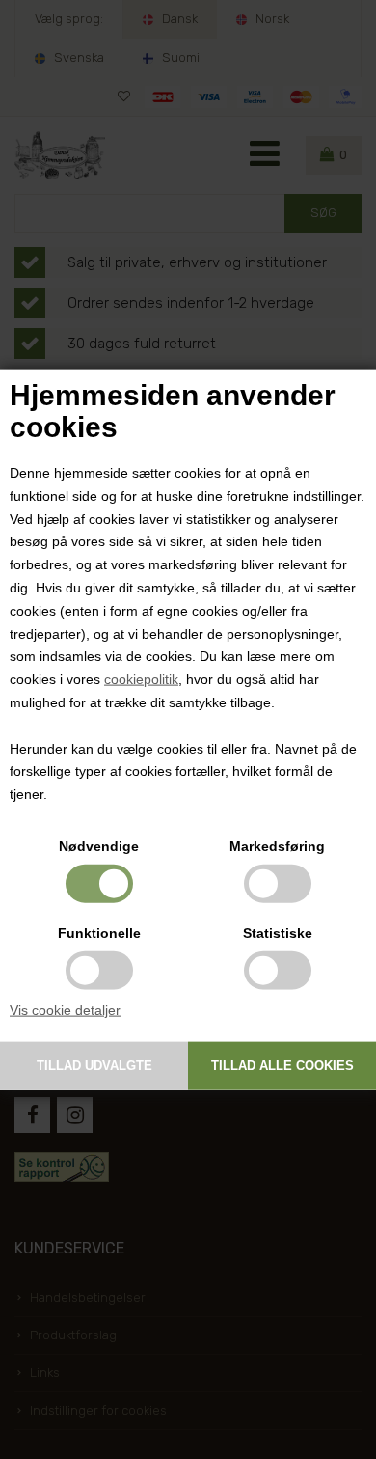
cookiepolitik (141, 679)
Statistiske (277, 933)
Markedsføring (277, 846)
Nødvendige (99, 846)
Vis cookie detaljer (65, 1010)
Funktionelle (99, 933)
